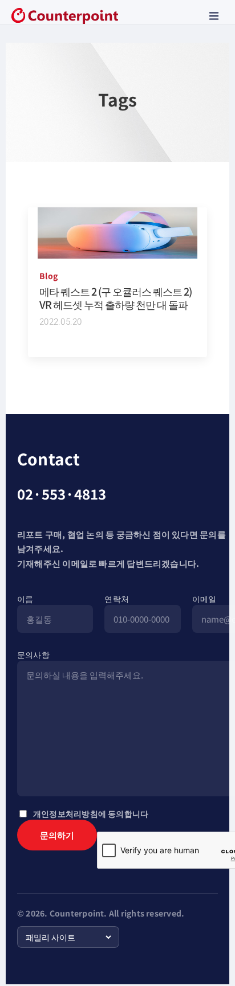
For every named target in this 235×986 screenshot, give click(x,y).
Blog (48, 275)
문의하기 (57, 835)
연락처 (116, 598)
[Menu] (214, 16)
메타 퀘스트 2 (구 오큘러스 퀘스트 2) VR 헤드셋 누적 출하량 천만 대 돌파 (115, 298)
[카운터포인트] (64, 16)
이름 (25, 598)
